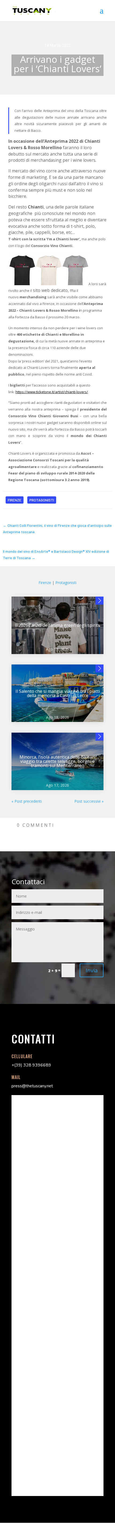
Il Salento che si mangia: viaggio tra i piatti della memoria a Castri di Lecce (58, 693)
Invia (92, 970)
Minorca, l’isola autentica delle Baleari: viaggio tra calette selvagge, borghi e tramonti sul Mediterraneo (58, 761)
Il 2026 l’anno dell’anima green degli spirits (57, 625)
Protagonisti (41, 500)
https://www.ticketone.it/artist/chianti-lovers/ (52, 391)
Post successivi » (88, 801)
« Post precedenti (26, 801)
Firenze (14, 500)
